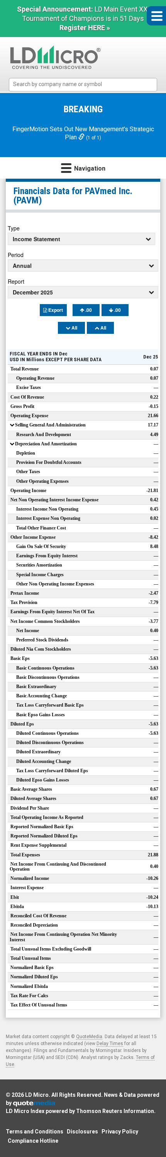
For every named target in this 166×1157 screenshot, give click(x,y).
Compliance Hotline (33, 1141)
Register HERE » (84, 28)
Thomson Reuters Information (115, 1111)
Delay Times (110, 1043)
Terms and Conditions (34, 1131)
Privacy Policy (120, 1131)
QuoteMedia (89, 1036)
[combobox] (83, 84)
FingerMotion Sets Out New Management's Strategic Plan (83, 133)
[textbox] (87, 84)
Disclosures (82, 1131)
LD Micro (37, 1095)
